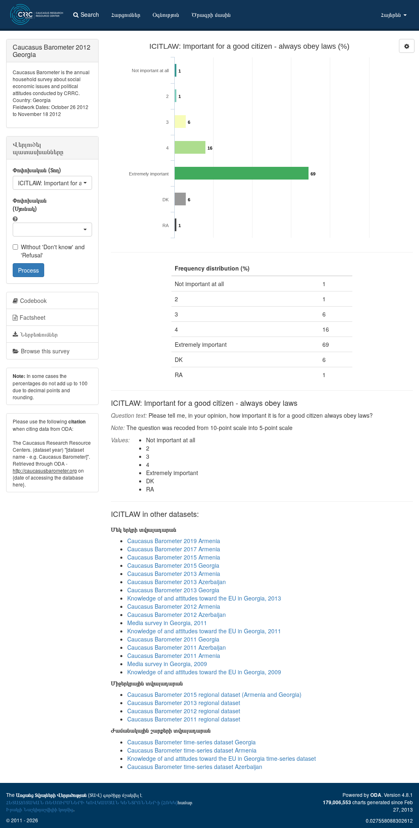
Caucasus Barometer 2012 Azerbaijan (176, 614)
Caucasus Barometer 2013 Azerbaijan (176, 582)
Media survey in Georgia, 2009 (167, 664)
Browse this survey (45, 351)
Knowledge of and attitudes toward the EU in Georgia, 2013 (204, 598)
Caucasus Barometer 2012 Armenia (173, 606)
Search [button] (90, 14)
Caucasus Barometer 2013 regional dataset (183, 702)
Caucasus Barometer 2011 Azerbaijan (176, 647)
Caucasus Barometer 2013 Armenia (173, 573)
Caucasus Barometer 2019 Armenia (173, 541)
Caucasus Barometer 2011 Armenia (173, 655)
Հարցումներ (125, 14)
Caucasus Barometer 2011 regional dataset (183, 719)
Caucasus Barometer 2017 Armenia (173, 549)
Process (28, 270)
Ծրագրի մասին (211, 14)
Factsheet (32, 317)
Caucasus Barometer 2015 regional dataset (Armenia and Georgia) (214, 694)
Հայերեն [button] (392, 14)
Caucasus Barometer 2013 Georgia (173, 590)
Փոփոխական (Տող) (37, 170)
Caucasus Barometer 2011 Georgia (173, 639)
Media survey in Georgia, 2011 (167, 623)
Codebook (33, 300)
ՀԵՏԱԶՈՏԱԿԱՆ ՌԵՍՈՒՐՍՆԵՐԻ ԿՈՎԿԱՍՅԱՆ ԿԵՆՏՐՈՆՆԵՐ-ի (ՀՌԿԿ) (92, 801)
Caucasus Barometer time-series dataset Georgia (191, 742)
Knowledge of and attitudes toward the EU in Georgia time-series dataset (221, 758)
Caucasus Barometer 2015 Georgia (173, 565)
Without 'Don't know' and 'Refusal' (53, 251)
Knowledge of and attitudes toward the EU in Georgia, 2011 (204, 631)
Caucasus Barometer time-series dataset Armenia (192, 750)
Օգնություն (166, 14)
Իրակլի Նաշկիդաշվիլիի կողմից (39, 808)
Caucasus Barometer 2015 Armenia (173, 557)
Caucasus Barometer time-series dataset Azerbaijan (194, 766)
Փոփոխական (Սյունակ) (30, 204)
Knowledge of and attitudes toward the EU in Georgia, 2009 (204, 672)
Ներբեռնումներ (39, 334)
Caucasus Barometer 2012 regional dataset (183, 711)
